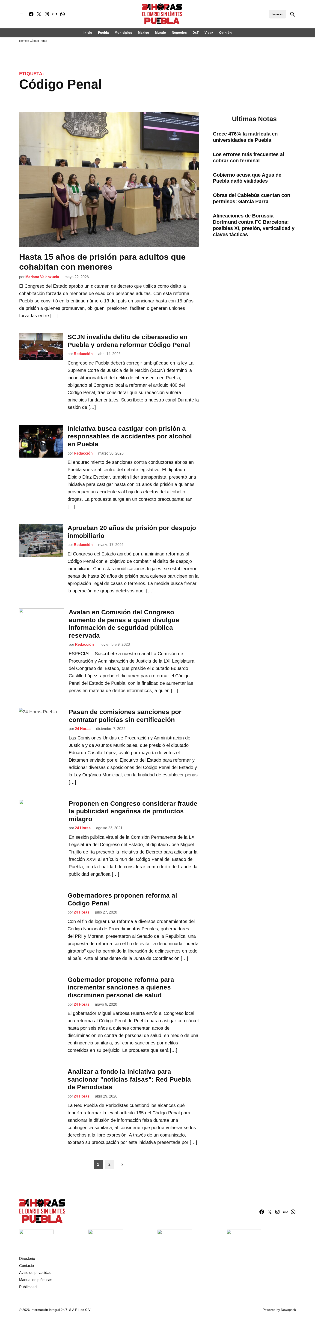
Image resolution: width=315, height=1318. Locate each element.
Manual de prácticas (35, 1280)
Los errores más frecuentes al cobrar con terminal (248, 157)
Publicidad (28, 1287)
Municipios (123, 32)
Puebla (103, 32)
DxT (196, 32)
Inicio (87, 32)
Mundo (160, 32)
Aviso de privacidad (35, 1273)
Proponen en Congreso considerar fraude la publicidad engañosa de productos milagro (133, 811)
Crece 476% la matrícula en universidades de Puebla (245, 137)
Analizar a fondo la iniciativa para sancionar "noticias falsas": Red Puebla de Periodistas (129, 1079)
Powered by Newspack (279, 1310)
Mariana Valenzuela (42, 277)
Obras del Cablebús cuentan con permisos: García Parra (251, 198)
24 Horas (83, 729)
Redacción (83, 354)
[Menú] (21, 14)
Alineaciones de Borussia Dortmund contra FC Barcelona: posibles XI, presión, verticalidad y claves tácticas (253, 225)
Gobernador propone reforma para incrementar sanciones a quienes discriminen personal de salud (121, 987)
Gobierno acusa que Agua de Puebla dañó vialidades (247, 178)
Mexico (143, 32)
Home (23, 40)
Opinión (225, 32)
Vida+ (209, 32)
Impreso (277, 14)
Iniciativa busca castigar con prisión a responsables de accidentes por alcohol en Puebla (130, 436)
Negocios (179, 32)
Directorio (27, 1259)
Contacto (26, 1266)
